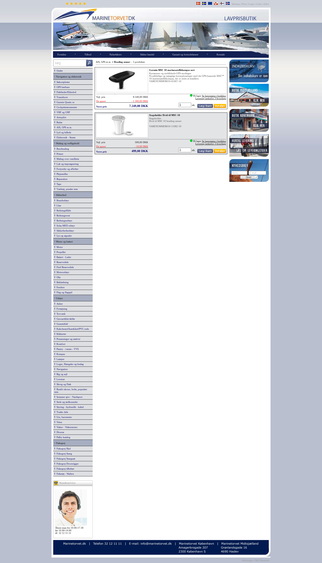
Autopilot (60, 117)
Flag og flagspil (63, 292)
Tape (58, 184)
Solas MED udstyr (65, 225)
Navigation (61, 369)
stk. (194, 105)
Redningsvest (62, 215)
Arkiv (266, 4)
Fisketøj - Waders (64, 473)
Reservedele (62, 262)
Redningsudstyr (63, 220)
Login (251, 4)
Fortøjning (61, 308)
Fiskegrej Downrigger (67, 463)
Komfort (60, 344)
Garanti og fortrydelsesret (185, 54)
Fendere (60, 287)
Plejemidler (61, 174)
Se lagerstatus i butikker (214, 96)
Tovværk (60, 313)
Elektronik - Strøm (65, 137)
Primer (59, 154)
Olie (58, 277)
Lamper (59, 359)
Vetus (58, 422)
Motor (59, 247)
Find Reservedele (64, 267)
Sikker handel (147, 54)
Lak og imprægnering (67, 164)
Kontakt (221, 54)
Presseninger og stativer (67, 339)
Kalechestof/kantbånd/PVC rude (72, 329)
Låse (58, 205)
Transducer (61, 97)
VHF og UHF (62, 112)
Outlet (59, 70)
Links (258, 4)
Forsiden (61, 54)
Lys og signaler (63, 235)
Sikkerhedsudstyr (64, 230)
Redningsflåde (63, 210)
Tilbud (88, 54)
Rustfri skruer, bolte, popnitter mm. (70, 390)
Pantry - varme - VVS (67, 349)
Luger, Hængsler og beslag (69, 364)
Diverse (59, 432)
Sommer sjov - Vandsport (68, 397)
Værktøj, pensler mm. (66, 189)
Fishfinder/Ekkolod (65, 92)
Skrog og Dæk (63, 384)
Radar (58, 122)
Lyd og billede (63, 132)
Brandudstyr (62, 200)
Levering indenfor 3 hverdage (210, 98)
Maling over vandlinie (67, 159)
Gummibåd (61, 324)
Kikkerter (60, 334)
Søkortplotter (62, 82)
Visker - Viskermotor (66, 427)
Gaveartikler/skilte (65, 318)
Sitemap (236, 4)
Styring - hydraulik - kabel (69, 407)
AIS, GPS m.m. (63, 127)
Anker (59, 303)
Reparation (61, 179)
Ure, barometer (63, 417)
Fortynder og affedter (66, 169)
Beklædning (62, 282)
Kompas (60, 354)
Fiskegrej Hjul (63, 448)
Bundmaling (62, 148)
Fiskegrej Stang (63, 453)
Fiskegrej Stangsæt (65, 458)
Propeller (60, 252)
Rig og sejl (61, 374)
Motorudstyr (62, 272)
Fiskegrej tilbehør (64, 468)
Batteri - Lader (63, 257)
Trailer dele (61, 412)
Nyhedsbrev (116, 54)
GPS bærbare (62, 87)
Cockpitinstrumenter (66, 107)
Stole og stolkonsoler (66, 402)
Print (244, 4)
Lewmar (60, 379)
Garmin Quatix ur (64, 102)
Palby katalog (62, 437)
